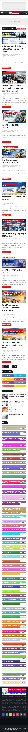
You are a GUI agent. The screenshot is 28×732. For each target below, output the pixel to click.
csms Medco (13, 552)
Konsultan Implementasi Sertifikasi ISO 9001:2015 (13, 481)
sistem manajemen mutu (13, 665)
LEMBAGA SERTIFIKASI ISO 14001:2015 (13, 487)
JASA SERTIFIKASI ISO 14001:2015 (13, 462)
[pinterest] (20, 379)
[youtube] (8, 386)
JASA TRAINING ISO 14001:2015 (13, 472)
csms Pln (13, 556)
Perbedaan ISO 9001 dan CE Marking (14, 198)
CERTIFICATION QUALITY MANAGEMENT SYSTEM (13, 433)
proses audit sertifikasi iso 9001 (13, 640)
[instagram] (8, 382)
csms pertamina (13, 574)
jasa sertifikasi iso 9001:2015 (13, 604)
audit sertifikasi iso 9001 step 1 (13, 526)
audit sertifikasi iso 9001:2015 (13, 529)
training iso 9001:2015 (13, 682)
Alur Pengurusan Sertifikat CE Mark (10, 161)
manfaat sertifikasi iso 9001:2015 (13, 621)
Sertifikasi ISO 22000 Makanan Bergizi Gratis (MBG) (12, 345)
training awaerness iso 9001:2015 (13, 670)
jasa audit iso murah (13, 599)
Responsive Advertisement (14, 6)
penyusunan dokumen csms (13, 635)
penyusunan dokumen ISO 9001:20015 (14, 631)
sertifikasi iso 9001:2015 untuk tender (14, 653)
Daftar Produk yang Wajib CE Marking (14, 234)
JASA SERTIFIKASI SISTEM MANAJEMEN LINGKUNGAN (12, 467)
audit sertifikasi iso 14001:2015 (13, 521)
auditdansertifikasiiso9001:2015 (13, 538)
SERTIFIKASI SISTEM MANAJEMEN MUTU (14, 517)
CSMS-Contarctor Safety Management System (14, 439)
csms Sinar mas (13, 565)
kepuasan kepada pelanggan (13, 608)
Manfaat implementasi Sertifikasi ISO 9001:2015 (13, 497)
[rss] (8, 379)
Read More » (5, 67)
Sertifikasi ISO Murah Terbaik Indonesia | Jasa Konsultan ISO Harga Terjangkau (12, 55)
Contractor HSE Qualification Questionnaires (12, 444)
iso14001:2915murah (13, 591)
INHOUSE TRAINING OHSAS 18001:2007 (13, 454)
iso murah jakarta (13, 587)
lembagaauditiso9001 (13, 617)
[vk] (20, 382)
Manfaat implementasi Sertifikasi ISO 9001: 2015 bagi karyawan (13, 491)
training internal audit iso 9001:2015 (14, 679)
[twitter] (20, 375)
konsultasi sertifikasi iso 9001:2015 (13, 613)
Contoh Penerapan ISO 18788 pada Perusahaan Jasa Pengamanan (12, 88)
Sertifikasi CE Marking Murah (12, 271)
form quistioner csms (13, 578)
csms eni (13, 569)
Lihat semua (21, 28)
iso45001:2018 (13, 595)
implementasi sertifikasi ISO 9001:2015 (14, 583)
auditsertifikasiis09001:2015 (13, 542)
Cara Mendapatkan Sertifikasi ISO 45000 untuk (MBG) (11, 308)
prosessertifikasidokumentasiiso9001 (14, 644)
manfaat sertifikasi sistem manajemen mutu (13, 626)
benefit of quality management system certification (12, 547)
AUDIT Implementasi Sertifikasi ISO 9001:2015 (12, 427)
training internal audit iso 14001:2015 (14, 674)
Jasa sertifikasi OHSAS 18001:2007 (13, 477)
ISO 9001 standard (13, 458)
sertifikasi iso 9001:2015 (13, 648)
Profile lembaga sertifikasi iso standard (12, 503)
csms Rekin (13, 561)
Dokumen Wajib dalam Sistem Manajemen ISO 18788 (12, 49)
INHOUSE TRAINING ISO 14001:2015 (13, 450)
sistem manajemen (13, 661)
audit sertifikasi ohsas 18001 (13, 534)
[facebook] (8, 375)
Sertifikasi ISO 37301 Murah (11, 126)
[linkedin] (21, 714)
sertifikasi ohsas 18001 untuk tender (14, 657)
